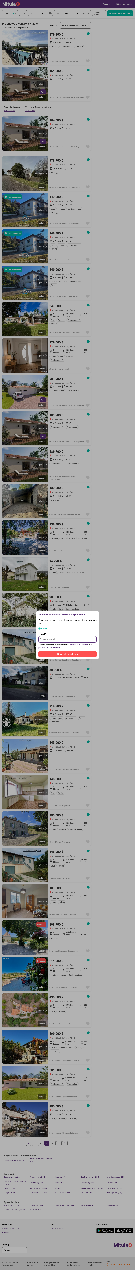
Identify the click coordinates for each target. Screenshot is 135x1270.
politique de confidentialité (49, 647)
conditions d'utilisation (79, 644)
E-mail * (42, 633)
